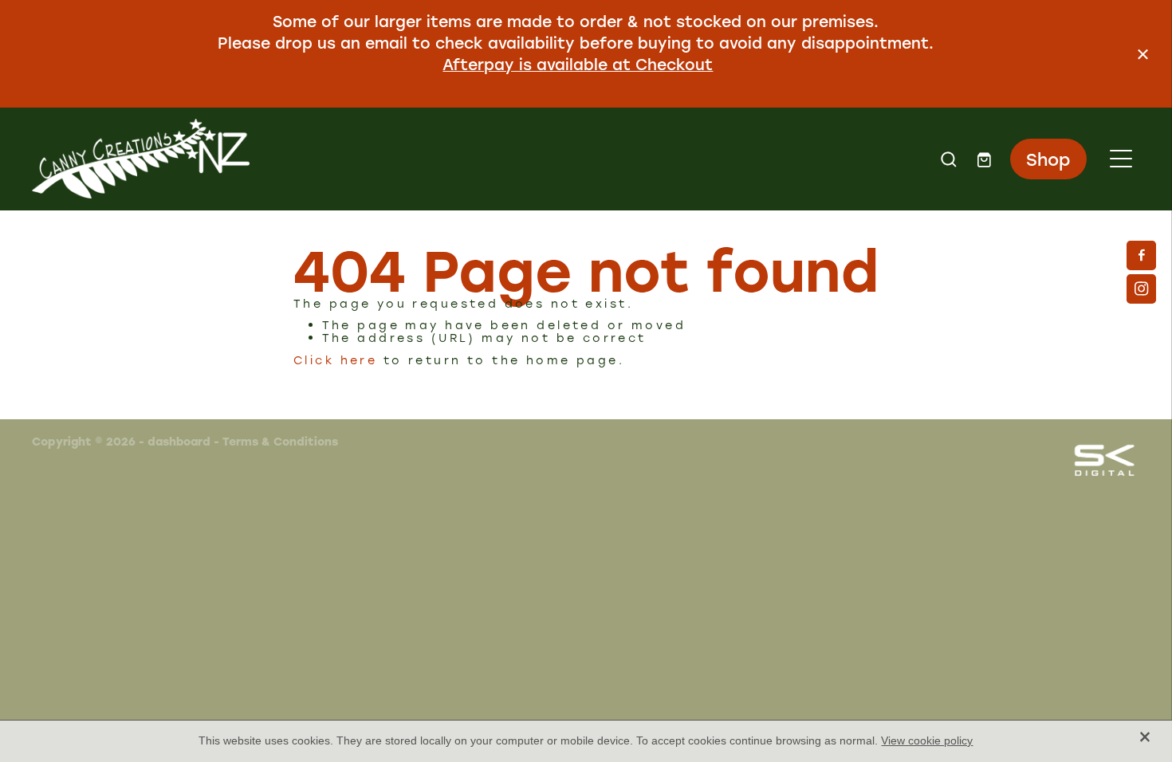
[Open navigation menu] (1121, 158)
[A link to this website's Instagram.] (1141, 289)
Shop (1048, 159)
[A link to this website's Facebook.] (1141, 255)
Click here (335, 359)
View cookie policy (927, 740)
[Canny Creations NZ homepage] (447, 158)
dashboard (178, 441)
